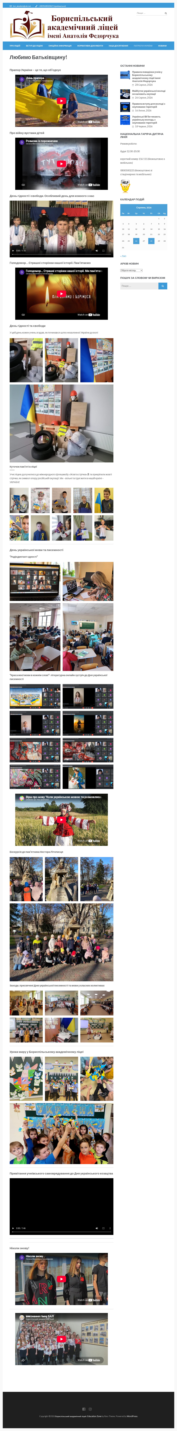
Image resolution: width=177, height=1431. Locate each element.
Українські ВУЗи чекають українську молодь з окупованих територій (146, 119)
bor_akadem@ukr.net (22, 6)
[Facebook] (83, 1409)
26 (136, 241)
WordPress (132, 1416)
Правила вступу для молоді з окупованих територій (148, 105)
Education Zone (94, 1416)
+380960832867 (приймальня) (52, 6)
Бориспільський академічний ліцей (70, 1416)
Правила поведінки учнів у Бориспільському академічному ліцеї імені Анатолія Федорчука (147, 76)
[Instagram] (90, 1409)
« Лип (123, 256)
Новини (162, 46)
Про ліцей (15, 46)
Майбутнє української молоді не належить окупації (149, 92)
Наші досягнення (118, 46)
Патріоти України (143, 46)
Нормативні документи (90, 46)
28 (151, 241)
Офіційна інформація (60, 46)
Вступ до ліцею (34, 46)
